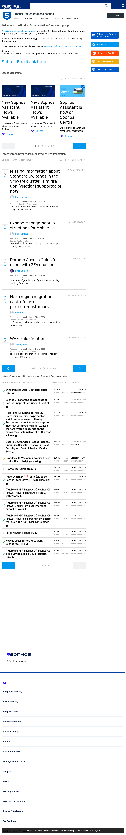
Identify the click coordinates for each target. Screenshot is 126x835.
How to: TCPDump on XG (20, 469)
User (122, 5)
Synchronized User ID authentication (27, 389)
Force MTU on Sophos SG (20, 533)
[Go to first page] (33, 368)
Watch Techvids (104, 69)
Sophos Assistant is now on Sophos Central (71, 112)
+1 (24, 544)
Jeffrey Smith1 (22, 344)
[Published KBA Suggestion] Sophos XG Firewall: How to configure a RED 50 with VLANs (28, 493)
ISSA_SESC (78, 445)
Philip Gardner (21, 270)
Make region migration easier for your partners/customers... (31, 301)
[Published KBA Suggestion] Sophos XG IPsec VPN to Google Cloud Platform (28, 552)
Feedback (45, 18)
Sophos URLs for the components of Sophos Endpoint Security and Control (27, 401)
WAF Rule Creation (27, 338)
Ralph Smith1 (21, 233)
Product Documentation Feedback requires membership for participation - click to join (63, 830)
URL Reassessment (106, 61)
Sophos (10, 134)
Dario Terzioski (22, 197)
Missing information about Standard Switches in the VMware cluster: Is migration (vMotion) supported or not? (35, 181)
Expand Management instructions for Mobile (33, 225)
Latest (78, 389)
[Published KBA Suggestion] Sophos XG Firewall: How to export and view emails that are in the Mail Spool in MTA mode (28, 519)
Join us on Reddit (106, 53)
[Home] (15, 7)
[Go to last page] (52, 145)
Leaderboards (72, 18)
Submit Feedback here (24, 62)
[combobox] (66, 6)
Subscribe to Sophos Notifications (106, 35)
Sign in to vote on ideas (5, 171)
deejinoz (19, 312)
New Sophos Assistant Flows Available (13, 110)
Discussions (58, 18)
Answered (4, 391)
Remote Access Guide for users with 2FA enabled (34, 262)
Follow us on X (103, 44)
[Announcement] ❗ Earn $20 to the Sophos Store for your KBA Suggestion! (28, 478)
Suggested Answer (4, 459)
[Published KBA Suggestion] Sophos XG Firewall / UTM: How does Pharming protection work (28, 506)
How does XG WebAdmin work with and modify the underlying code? (28, 459)
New (117, 16)
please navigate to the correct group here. (63, 46)
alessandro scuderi (81, 392)
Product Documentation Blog (26, 18)
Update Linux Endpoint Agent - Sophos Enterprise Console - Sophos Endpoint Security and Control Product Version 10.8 (28, 446)
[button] (106, 6)
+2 (10, 393)
